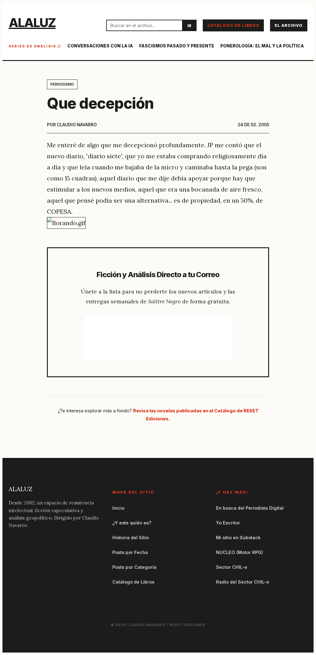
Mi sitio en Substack (238, 537)
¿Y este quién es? (132, 522)
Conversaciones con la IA (100, 45)
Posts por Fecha (130, 552)
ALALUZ (32, 22)
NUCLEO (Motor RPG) (239, 552)
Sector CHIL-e (231, 567)
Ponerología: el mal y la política (262, 45)
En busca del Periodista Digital (250, 508)
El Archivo (289, 25)
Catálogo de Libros (233, 25)
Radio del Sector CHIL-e (242, 581)
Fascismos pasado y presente (176, 45)
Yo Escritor (228, 522)
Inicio (118, 508)
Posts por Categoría (134, 567)
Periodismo (62, 84)
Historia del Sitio (130, 537)
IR (189, 25)
